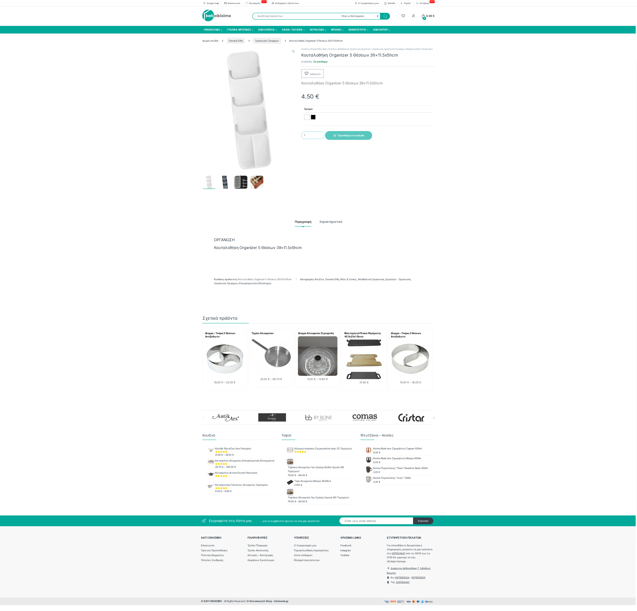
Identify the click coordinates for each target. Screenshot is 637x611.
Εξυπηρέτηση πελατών (307, 560)
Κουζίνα (305, 49)
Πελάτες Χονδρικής (212, 560)
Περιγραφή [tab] (303, 221)
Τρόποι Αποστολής (258, 550)
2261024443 (398, 553)
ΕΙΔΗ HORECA (266, 29)
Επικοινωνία (234, 3)
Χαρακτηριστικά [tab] (330, 221)
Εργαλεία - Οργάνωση (372, 49)
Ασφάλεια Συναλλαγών (261, 560)
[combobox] (296, 16)
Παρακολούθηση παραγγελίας (311, 550)
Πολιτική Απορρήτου (212, 555)
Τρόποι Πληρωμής (258, 545)
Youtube (344, 555)
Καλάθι (391, 3)
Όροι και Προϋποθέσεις (214, 550)
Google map (213, 3)
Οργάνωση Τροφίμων (267, 40)
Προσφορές (257, 2)
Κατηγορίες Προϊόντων (287, 3)
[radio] (306, 117)
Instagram (345, 550)
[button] (293, 51)
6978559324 (402, 577)
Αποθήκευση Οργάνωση (348, 49)
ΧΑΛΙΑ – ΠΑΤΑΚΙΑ (292, 29)
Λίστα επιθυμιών (303, 555)
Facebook (346, 545)
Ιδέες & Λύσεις (330, 49)
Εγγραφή (423, 520)
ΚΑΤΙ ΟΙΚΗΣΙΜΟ (213, 601)
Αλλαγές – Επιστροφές (260, 555)
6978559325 (418, 577)
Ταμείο (407, 3)
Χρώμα (308, 109)
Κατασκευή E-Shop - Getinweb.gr (268, 601)
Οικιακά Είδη (236, 40)
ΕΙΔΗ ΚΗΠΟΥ (380, 29)
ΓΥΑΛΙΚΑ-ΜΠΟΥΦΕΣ (239, 29)
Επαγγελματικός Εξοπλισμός (419, 49)
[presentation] (434, 418)
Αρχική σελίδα (210, 40)
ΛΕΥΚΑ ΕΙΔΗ (317, 29)
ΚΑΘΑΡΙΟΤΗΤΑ (357, 29)
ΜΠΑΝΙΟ (336, 29)
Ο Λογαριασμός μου (368, 3)
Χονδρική (427, 2)
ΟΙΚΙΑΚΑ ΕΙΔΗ (211, 29)
